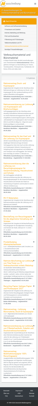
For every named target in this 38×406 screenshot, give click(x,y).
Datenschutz (19, 396)
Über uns (6, 393)
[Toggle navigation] (35, 3)
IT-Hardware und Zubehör (13, 29)
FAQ (6, 396)
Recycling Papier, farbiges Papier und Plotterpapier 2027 (18, 287)
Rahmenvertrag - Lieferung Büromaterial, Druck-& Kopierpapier (18, 310)
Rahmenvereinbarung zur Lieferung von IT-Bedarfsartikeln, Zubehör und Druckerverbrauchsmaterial (19, 328)
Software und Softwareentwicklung (16, 26)
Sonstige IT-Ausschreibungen (14, 49)
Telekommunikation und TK (13, 43)
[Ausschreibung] (10, 4)
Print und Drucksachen (12, 36)
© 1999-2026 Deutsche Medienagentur (19, 403)
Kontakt (31, 396)
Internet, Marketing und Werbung (15, 33)
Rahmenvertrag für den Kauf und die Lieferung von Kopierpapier (17, 137)
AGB (19, 393)
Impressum (19, 391)
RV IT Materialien (11, 198)
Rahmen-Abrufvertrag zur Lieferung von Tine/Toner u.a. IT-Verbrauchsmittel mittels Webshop (18, 263)
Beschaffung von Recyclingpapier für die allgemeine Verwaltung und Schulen (18, 218)
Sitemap (31, 393)
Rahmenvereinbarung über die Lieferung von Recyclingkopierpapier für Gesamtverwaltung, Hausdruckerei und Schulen (18, 168)
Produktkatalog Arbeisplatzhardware (12, 243)
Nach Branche (11, 21)
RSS (31, 391)
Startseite (6, 391)
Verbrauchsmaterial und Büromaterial (16, 46)
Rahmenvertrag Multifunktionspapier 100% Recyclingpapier (15, 353)
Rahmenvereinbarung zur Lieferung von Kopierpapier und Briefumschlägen (18, 106)
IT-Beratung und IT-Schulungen (14, 39)
